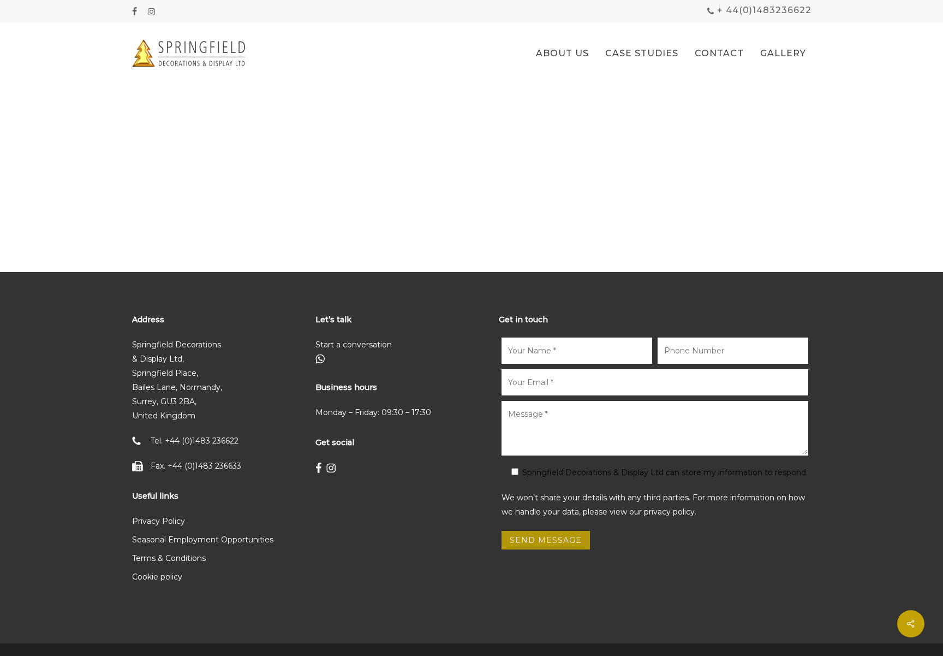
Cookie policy (157, 577)
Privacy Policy (158, 521)
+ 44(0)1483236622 (762, 10)
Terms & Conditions (169, 558)
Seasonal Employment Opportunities (202, 540)
